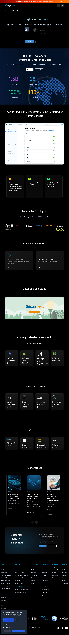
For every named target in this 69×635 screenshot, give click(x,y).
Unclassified (7, 627)
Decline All (7, 631)
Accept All (15, 631)
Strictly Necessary (7, 619)
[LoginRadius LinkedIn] (58, 628)
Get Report (49, 1)
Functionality (19, 624)
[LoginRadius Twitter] (62, 628)
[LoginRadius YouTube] (66, 628)
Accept (22, 631)
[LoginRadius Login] (58, 5)
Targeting (7, 624)
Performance (19, 620)
